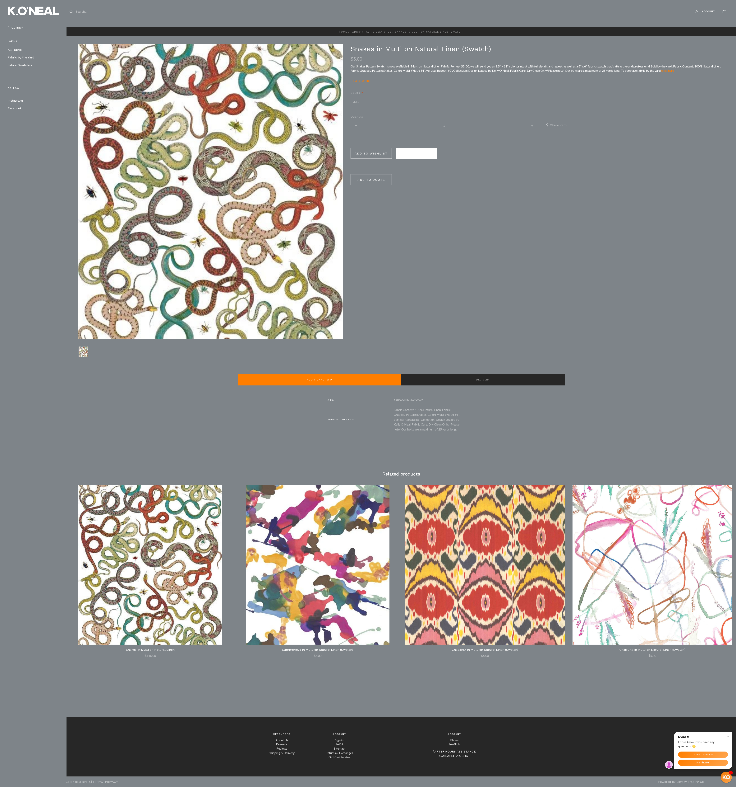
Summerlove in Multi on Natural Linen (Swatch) (317, 649)
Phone (454, 740)
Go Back (17, 27)
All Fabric (18, 50)
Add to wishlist (371, 153)
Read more (361, 81)
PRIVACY (111, 781)
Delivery (483, 379)
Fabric (356, 31)
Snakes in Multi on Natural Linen (150, 649)
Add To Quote (371, 180)
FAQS (339, 744)
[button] (726, 777)
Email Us (454, 744)
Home (343, 31)
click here (667, 70)
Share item (558, 125)
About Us (281, 740)
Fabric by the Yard (24, 57)
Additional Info (319, 379)
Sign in (339, 740)
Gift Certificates (339, 757)
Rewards (282, 744)
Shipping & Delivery (282, 753)
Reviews (281, 748)
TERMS (98, 781)
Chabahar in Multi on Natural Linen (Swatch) (485, 649)
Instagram (15, 100)
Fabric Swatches (23, 65)
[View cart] (724, 11)
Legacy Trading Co (690, 782)
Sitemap (339, 748)
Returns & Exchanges (339, 753)
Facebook (15, 108)
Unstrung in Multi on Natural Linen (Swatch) (652, 649)
